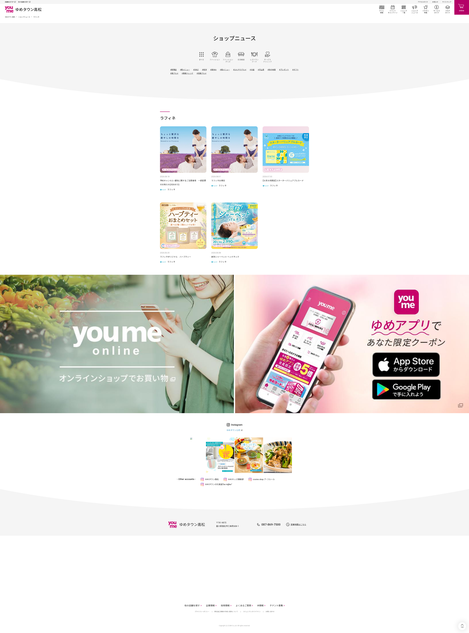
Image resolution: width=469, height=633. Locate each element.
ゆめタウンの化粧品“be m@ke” (218, 484)
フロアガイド (447, 9)
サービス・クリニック (267, 57)
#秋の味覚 (272, 70)
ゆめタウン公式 (233, 430)
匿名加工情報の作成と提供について (226, 611)
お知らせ (435, 2)
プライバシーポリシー (202, 611)
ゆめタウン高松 (10, 17)
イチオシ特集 (425, 9)
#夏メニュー (225, 70)
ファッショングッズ (228, 57)
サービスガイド (436, 9)
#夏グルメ (174, 73)
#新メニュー (185, 70)
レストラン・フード (254, 57)
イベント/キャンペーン (392, 9)
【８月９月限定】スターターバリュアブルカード (283, 180)
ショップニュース (414, 9)
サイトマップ (446, 2)
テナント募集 (276, 605)
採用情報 (225, 605)
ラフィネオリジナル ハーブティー (175, 257)
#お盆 (252, 70)
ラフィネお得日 (218, 180)
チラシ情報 (381, 9)
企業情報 (210, 605)
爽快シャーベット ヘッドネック (225, 257)
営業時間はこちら (298, 524)
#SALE (196, 70)
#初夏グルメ (201, 73)
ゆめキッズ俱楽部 (236, 479)
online (461, 7)
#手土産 (261, 70)
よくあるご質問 (243, 605)
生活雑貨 (241, 57)
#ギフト (295, 70)
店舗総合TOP (9, 2)
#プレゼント (284, 70)
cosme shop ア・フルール (264, 479)
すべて (201, 57)
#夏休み (213, 70)
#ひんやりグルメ (239, 70)
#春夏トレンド (187, 73)
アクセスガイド (423, 2)
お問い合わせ (270, 611)
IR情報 (260, 605)
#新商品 (173, 70)
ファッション (215, 57)
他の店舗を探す (23, 2)
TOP (462, 626)
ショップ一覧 (403, 9)
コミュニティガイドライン (252, 611)
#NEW (204, 70)
